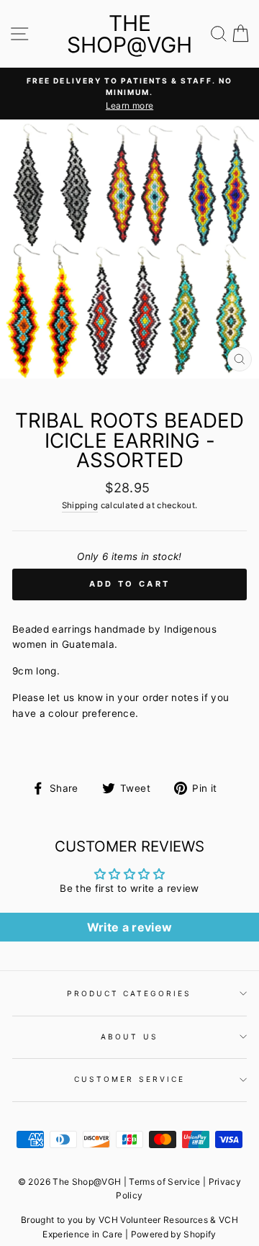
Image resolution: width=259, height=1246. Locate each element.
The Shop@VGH (129, 33)
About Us (129, 1036)
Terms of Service (164, 1181)
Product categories (129, 993)
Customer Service (129, 1079)
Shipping (80, 505)
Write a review (130, 927)
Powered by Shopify (174, 1234)
